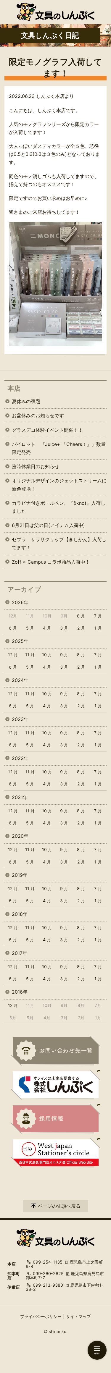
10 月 (47, 654)
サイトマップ (78, 1316)
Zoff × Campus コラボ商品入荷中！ (51, 562)
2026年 (20, 602)
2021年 (20, 797)
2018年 (20, 914)
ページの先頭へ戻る (59, 1206)
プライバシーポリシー (41, 1316)
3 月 (64, 627)
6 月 (13, 627)
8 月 (81, 615)
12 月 (13, 654)
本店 (13, 388)
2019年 (20, 875)
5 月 (30, 627)
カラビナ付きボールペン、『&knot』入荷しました (58, 507)
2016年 (20, 992)
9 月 (64, 654)
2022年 (20, 758)
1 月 (98, 627)
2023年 (20, 719)
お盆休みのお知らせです (38, 415)
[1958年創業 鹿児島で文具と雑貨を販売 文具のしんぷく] (55, 12)
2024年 (20, 680)
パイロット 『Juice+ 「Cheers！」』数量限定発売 (59, 448)
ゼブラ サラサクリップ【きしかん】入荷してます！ (59, 543)
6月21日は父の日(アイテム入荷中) (48, 525)
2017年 (19, 953)
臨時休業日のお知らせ (35, 466)
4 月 (47, 627)
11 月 (30, 654)
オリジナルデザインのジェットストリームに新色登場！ (59, 484)
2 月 (81, 627)
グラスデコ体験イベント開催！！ (47, 430)
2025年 (20, 641)
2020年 (20, 836)
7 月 (98, 615)
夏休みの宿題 (26, 401)
